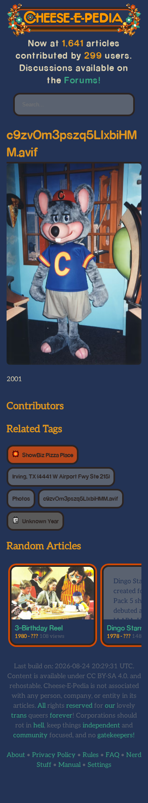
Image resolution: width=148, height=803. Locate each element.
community (30, 735)
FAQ (112, 755)
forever (61, 716)
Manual (69, 765)
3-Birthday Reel (39, 628)
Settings (99, 765)
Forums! (82, 80)
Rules (91, 755)
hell (38, 725)
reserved (79, 706)
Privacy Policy (54, 755)
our (110, 706)
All (41, 706)
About (16, 755)
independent (101, 725)
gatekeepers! (116, 735)
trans (19, 716)
